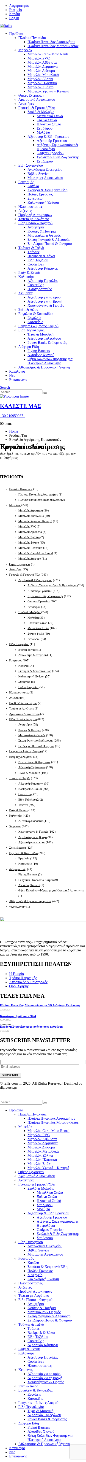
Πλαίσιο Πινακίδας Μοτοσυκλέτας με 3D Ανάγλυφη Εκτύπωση (40, 1005)
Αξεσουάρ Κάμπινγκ (43, 268)
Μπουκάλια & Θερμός (44, 235)
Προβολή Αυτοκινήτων (35, 215)
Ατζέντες (25, 211)
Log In (14, 18)
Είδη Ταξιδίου (38, 260)
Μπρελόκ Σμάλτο (40, 87)
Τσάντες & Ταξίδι (31, 248)
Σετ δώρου (45, 128)
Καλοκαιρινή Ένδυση (43, 202)
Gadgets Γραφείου (50, 153)
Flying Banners (39, 351)
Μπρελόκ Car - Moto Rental (35, 553)
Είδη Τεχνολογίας (31, 330)
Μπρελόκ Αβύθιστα (42, 62)
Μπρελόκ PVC (39, 58)
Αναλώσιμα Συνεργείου (45, 169)
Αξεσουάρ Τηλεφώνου (44, 338)
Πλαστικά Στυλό (49, 124)
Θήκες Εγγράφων (31, 95)
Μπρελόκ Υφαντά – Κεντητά (48, 91)
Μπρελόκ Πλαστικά (42, 83)
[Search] (45, 393)
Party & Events (29, 272)
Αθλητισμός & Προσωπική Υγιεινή (44, 367)
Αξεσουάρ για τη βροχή (45, 301)
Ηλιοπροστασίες (30, 206)
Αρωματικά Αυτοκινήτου (36, 99)
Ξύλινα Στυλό (47, 120)
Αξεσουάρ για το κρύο (44, 297)
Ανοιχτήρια (36, 227)
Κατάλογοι (17, 371)
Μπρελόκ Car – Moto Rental (48, 54)
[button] (5, 387)
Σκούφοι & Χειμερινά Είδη (47, 190)
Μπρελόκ (25, 50)
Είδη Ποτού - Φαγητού (23, 719)
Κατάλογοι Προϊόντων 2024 (18, 1016)
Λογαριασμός (19, 6)
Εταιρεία (15, 10)
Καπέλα (33, 186)
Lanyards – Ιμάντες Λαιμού (38, 326)
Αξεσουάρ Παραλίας (43, 281)
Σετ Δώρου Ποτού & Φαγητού (50, 244)
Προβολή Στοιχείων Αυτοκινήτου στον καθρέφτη (31, 1026)
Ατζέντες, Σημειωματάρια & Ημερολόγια (52, 585)
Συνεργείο (35, 198)
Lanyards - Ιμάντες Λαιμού (25, 751)
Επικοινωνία (18, 380)
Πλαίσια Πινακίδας (32, 38)
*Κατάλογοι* (17, 906)
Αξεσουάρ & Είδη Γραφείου (48, 136)
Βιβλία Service (38, 174)
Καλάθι (14, 14)
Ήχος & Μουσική (40, 334)
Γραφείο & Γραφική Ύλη (36, 108)
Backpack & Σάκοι (41, 256)
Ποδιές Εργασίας (40, 194)
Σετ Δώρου (45, 161)
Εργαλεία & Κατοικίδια (35, 314)
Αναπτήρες (26, 104)
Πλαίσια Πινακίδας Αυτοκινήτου (51, 42)
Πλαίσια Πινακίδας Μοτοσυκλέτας (53, 46)
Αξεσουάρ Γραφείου (52, 141)
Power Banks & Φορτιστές (47, 342)
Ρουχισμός (26, 182)
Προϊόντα (16, 33)
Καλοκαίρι (26, 277)
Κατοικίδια (35, 322)
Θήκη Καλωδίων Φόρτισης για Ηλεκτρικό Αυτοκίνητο (50, 361)
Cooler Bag (36, 264)
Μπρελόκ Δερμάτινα (43, 66)
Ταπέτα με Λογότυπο (33, 219)
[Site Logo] (6, 26)
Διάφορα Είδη (28, 347)
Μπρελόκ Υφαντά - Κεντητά (35, 521)
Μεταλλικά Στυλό (50, 116)
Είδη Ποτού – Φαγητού (35, 223)
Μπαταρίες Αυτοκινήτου (45, 178)
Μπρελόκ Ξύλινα (40, 79)
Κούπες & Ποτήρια (42, 231)
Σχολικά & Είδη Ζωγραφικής (58, 157)
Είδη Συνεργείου (30, 165)
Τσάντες (33, 252)
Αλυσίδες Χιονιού (41, 355)
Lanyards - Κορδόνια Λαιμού (36, 880)
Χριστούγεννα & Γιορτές (46, 305)
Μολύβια (43, 132)
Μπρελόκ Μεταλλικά (43, 75)
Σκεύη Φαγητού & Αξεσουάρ (49, 239)
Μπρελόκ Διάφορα (41, 71)
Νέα (12, 375)
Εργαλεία (34, 318)
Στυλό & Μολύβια (41, 112)
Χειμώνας (25, 293)
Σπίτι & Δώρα (28, 309)
